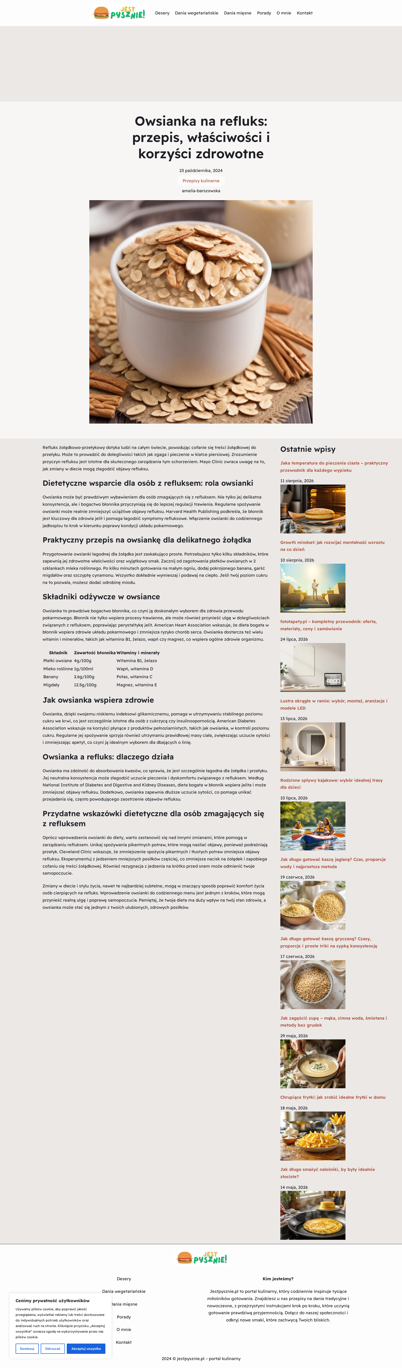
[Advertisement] (201, 66)
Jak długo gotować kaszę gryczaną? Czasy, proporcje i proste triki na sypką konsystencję (328, 942)
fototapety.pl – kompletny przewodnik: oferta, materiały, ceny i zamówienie (328, 625)
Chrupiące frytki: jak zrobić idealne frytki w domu (332, 1097)
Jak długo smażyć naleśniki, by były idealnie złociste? (327, 1173)
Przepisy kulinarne (201, 180)
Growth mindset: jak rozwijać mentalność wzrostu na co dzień (332, 546)
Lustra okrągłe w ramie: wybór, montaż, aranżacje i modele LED (334, 704)
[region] (60, 1326)
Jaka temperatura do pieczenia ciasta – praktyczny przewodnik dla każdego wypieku (334, 466)
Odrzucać (52, 1349)
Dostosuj (27, 1349)
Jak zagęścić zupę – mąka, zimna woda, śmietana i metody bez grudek (333, 1021)
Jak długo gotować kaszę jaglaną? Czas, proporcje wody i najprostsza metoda (333, 863)
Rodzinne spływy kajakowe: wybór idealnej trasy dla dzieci (331, 784)
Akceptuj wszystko (86, 1349)
